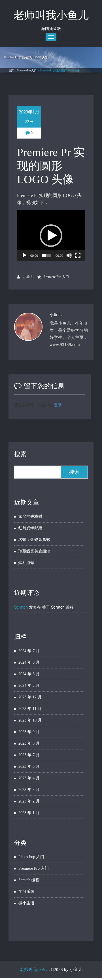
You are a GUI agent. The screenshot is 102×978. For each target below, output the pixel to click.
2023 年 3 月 (29, 790)
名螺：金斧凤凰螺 (34, 540)
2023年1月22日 (29, 116)
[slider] (46, 255)
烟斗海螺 (26, 563)
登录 (58, 404)
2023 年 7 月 (29, 755)
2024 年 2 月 (29, 685)
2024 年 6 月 (29, 662)
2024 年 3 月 (29, 674)
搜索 (20, 454)
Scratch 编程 (28, 880)
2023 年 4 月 (29, 778)
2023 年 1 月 (29, 813)
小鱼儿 (27, 277)
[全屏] (78, 255)
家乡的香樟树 (30, 516)
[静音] (69, 255)
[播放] (24, 255)
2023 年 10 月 (30, 720)
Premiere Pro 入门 (27, 70)
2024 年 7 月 (29, 651)
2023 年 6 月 (29, 766)
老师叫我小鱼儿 (35, 969)
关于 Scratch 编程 (58, 607)
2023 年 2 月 (29, 801)
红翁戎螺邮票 (30, 528)
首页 (11, 70)
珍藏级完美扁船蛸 (34, 551)
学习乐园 (26, 891)
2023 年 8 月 (29, 743)
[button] (51, 235)
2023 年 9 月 (29, 732)
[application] (51, 235)
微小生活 (26, 903)
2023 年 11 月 (30, 709)
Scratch (21, 607)
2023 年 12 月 (30, 697)
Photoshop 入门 (31, 857)
